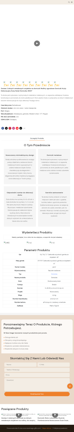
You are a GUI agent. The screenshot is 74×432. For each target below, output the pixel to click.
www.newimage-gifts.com (32, 428)
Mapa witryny (47, 428)
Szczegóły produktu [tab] (37, 138)
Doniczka (54, 274)
